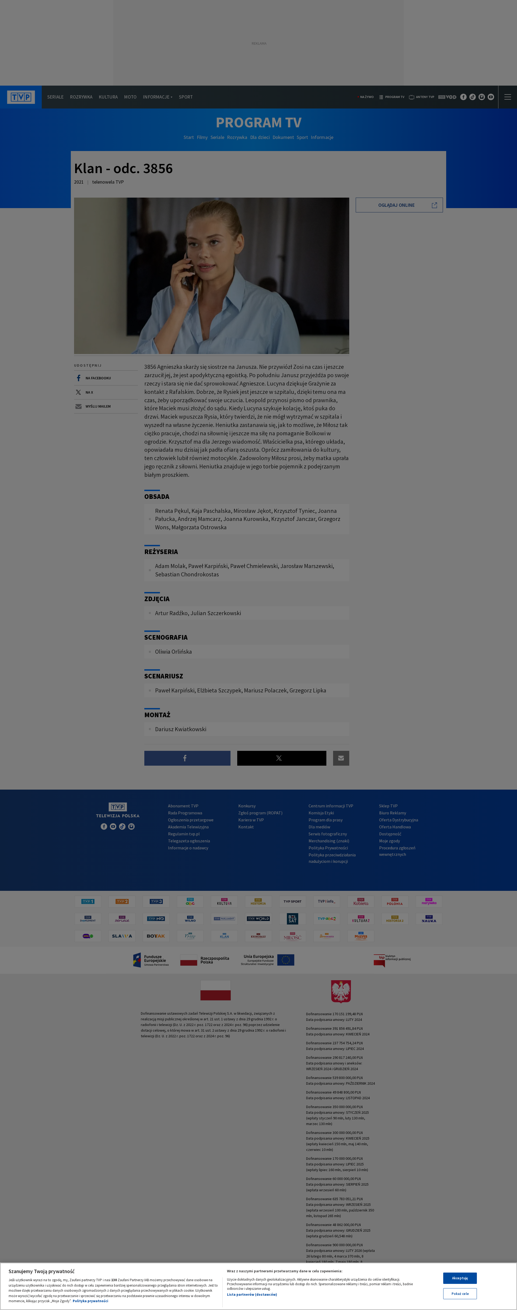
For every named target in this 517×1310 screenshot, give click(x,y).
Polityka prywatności (90, 1301)
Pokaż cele (460, 1293)
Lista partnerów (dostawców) (252, 1294)
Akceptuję (460, 1278)
